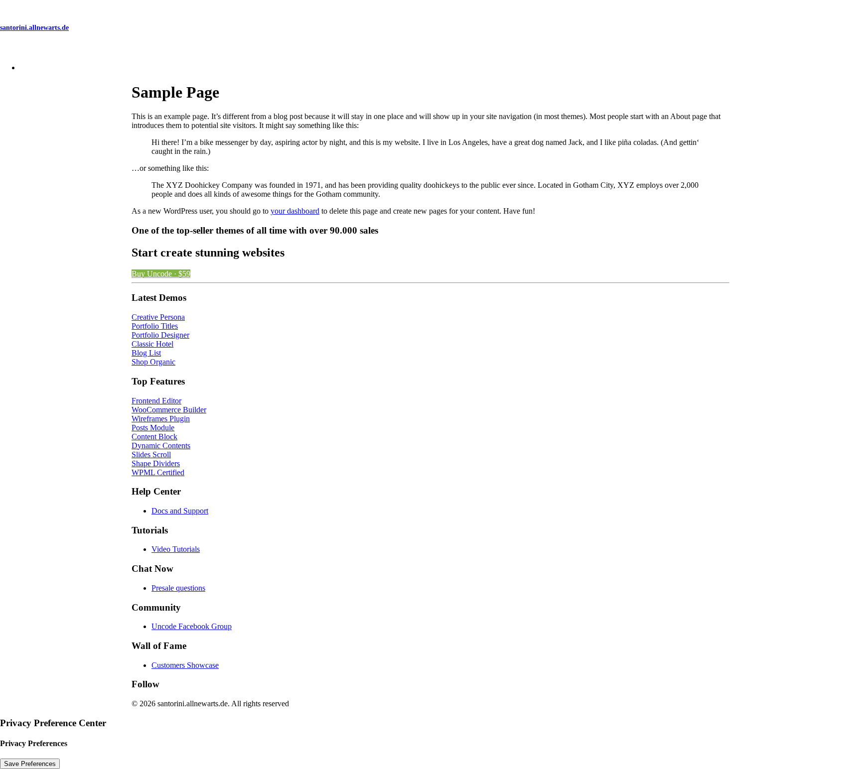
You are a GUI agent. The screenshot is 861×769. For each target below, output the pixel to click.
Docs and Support (179, 511)
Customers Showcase (185, 665)
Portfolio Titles (155, 326)
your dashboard (295, 211)
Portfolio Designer (160, 335)
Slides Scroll (151, 454)
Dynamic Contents (161, 445)
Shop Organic (153, 362)
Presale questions (178, 588)
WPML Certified (158, 472)
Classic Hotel (152, 344)
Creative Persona (158, 317)
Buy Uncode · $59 (161, 273)
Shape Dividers (156, 463)
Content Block (154, 436)
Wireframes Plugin (161, 418)
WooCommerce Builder (169, 409)
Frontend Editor (156, 400)
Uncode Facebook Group (191, 626)
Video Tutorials (175, 549)
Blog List (146, 353)
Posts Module (153, 427)
